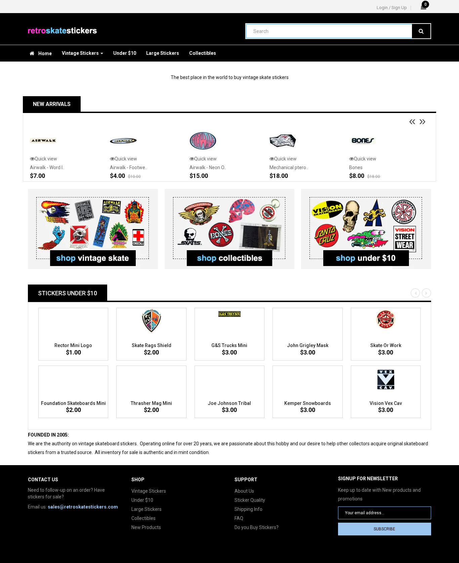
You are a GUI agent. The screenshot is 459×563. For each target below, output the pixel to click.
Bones (356, 167)
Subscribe (384, 529)
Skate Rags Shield (151, 345)
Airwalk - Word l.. (47, 167)
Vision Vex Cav (386, 403)
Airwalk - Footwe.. (128, 167)
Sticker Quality (250, 500)
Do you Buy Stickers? (257, 527)
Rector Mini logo (73, 345)
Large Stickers (146, 509)
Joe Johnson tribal (229, 403)
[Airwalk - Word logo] (43, 140)
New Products (146, 527)
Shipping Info (248, 509)
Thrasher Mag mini (151, 403)
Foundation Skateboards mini (73, 403)
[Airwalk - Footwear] (123, 140)
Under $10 (142, 500)
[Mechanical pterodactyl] (282, 140)
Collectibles (143, 518)
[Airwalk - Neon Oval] (203, 140)
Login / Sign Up (392, 7)
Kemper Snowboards (307, 403)
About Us (244, 491)
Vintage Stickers (148, 491)
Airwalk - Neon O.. (208, 167)
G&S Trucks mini (229, 345)
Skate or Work (385, 345)
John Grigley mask (307, 345)
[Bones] (362, 140)
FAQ (239, 518)
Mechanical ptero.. (288, 167)
